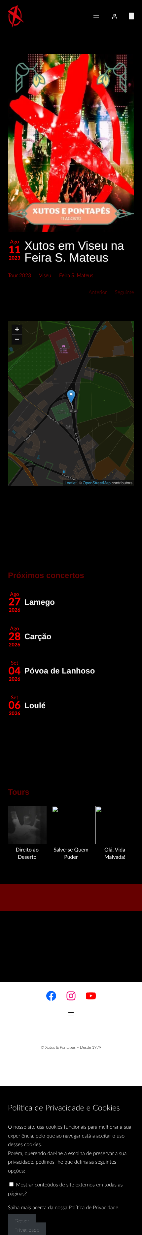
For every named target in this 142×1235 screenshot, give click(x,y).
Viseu (45, 275)
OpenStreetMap (97, 483)
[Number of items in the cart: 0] (131, 16)
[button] (71, 143)
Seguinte (124, 292)
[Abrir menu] (96, 16)
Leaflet (71, 483)
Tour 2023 (19, 275)
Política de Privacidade (93, 1208)
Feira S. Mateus (76, 275)
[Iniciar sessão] (114, 16)
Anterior (98, 292)
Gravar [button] (22, 1221)
